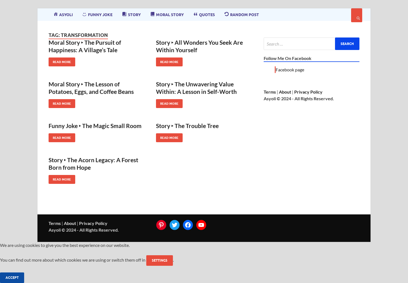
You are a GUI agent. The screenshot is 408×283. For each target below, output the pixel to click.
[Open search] (356, 15)
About (285, 91)
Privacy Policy (308, 91)
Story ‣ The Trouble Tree (187, 125)
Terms (270, 91)
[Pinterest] (161, 225)
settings (159, 260)
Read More (60, 60)
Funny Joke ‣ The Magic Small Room (95, 125)
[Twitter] (175, 225)
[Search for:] (311, 43)
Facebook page (290, 69)
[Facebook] (188, 225)
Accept (12, 278)
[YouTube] (201, 225)
